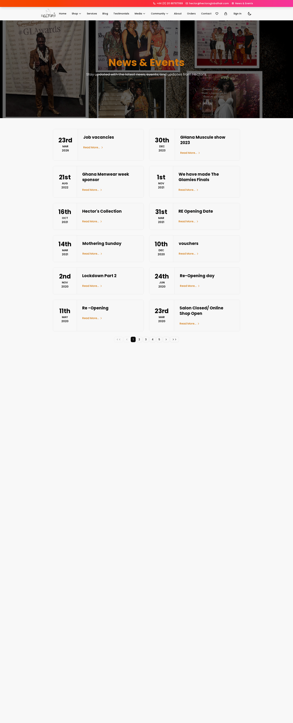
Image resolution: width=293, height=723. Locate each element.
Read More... (91, 147)
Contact (206, 13)
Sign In (237, 13)
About (178, 13)
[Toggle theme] (249, 13)
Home (62, 13)
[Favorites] (217, 14)
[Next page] (166, 339)
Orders (191, 13)
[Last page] (174, 339)
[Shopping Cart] (226, 14)
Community (158, 13)
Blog (105, 13)
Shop (75, 13)
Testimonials (121, 13)
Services (92, 13)
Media (138, 13)
